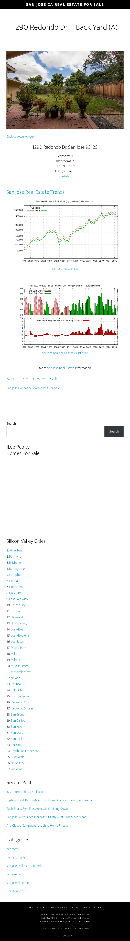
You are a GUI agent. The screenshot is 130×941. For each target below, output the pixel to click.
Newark (16, 678)
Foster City (18, 605)
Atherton (15, 550)
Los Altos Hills (20, 635)
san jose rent (15, 874)
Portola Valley (20, 696)
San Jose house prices (65, 268)
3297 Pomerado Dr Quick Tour (26, 792)
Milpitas (16, 660)
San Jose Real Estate (60, 368)
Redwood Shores (22, 708)
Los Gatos (17, 641)
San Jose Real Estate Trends (35, 192)
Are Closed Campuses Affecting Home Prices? (37, 825)
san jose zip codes (18, 883)
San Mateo (18, 733)
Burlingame (17, 569)
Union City (17, 763)
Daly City (15, 593)
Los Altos (17, 629)
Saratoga (17, 745)
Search (11, 423)
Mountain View (20, 672)
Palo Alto (17, 690)
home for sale (15, 857)
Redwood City (20, 702)
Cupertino (16, 587)
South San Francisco (24, 751)
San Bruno (18, 714)
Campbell (15, 575)
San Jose (16, 727)
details (65, 176)
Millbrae (16, 654)
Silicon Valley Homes (77, 929)
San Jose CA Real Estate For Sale (65, 4)
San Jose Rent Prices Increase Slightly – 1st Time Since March (47, 817)
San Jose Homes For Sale (32, 378)
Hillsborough (19, 623)
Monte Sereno (20, 666)
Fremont (17, 611)
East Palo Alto (18, 599)
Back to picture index (20, 136)
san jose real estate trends (24, 866)
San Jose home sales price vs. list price (65, 353)
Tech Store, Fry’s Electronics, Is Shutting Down (37, 809)
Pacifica (16, 684)
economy (12, 849)
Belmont (15, 556)
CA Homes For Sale (51, 929)
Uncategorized (16, 891)
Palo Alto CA (74, 921)
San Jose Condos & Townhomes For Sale (33, 388)
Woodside (17, 769)
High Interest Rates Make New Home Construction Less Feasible (49, 800)
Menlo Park (18, 648)
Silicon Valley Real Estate (57, 914)
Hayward (17, 617)
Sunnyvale (18, 757)
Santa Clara (18, 739)
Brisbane (15, 563)
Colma (13, 581)
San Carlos (18, 720)
